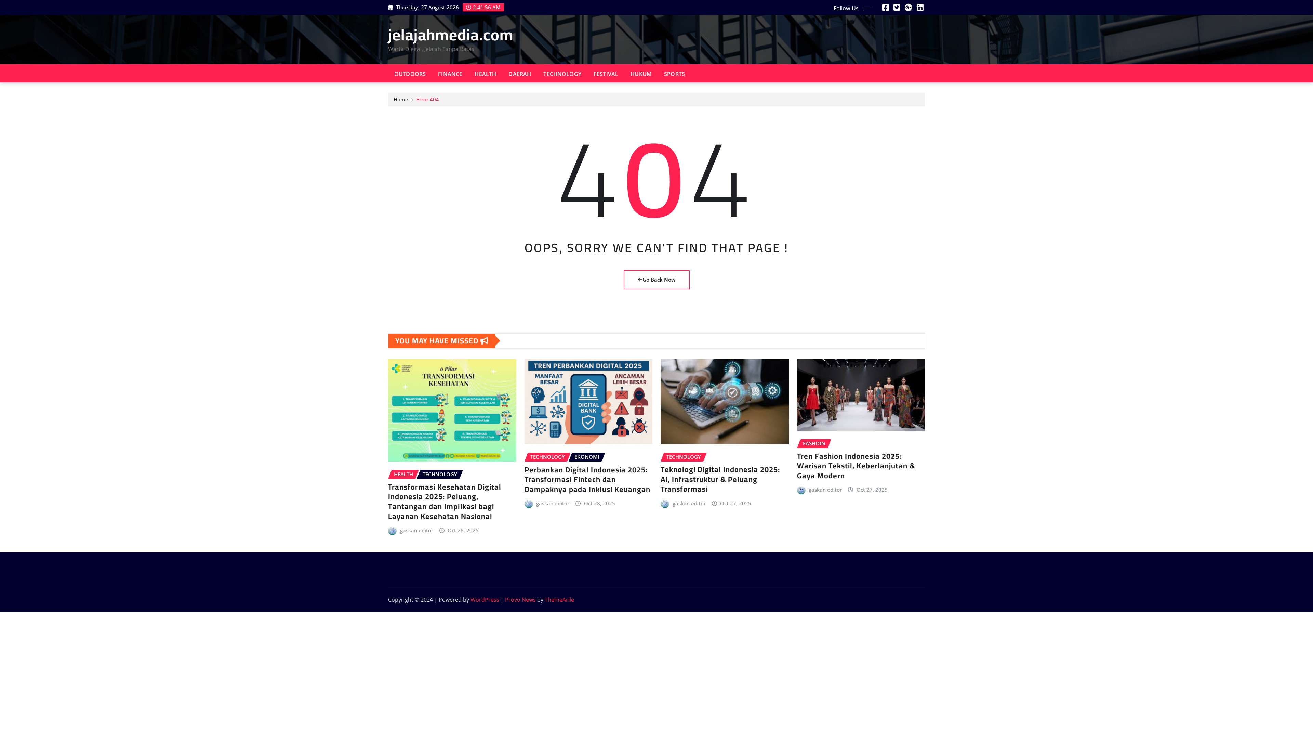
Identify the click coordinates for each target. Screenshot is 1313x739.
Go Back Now (658, 279)
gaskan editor (416, 530)
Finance (450, 74)
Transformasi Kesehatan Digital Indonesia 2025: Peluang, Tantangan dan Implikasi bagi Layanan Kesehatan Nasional (444, 501)
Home (401, 99)
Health (485, 74)
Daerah (519, 74)
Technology (562, 74)
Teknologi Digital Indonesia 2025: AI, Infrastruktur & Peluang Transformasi (720, 479)
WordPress (484, 600)
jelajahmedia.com (450, 34)
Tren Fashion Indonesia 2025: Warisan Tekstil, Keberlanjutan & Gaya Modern (856, 466)
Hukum (641, 74)
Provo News (520, 600)
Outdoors (410, 74)
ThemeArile (559, 600)
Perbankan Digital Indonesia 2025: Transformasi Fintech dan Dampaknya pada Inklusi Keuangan (587, 479)
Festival (606, 74)
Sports (674, 74)
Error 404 (427, 99)
